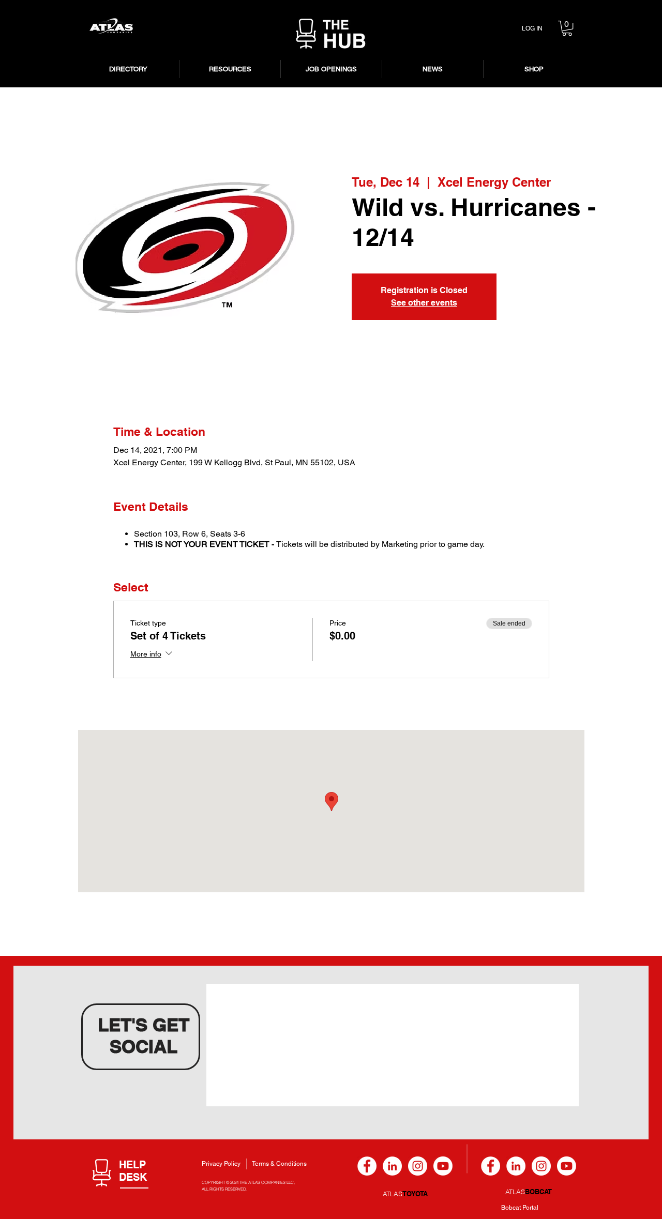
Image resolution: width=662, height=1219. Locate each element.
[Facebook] (367, 1166)
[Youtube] (443, 1166)
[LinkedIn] (392, 1166)
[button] (567, 28)
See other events (424, 303)
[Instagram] (417, 1166)
